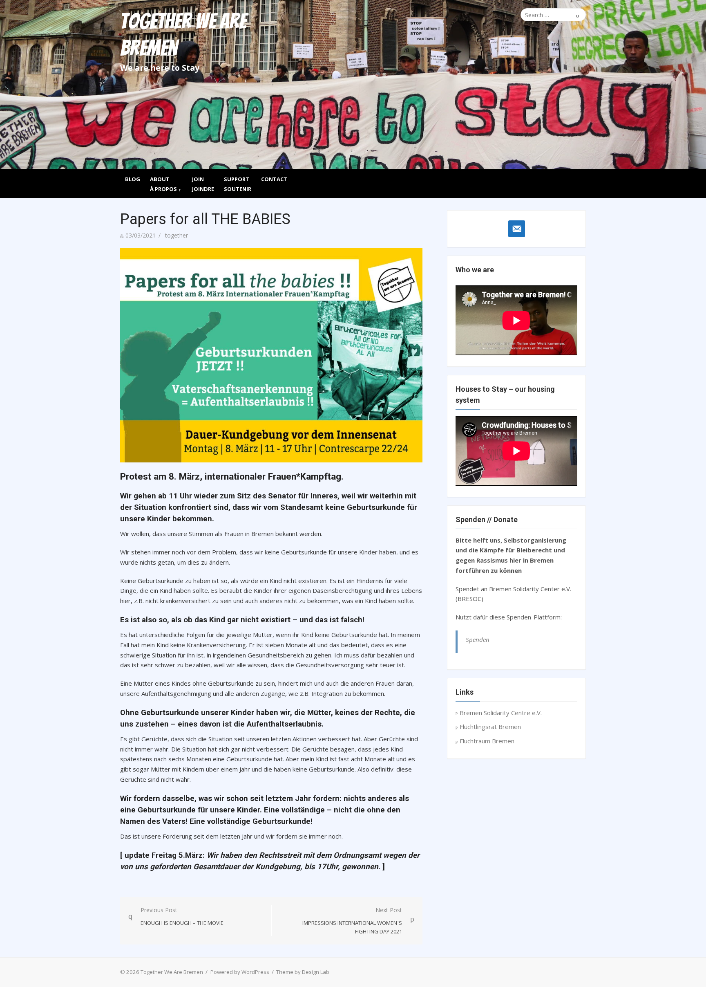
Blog (132, 179)
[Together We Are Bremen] (353, 84)
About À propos (163, 184)
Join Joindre (203, 184)
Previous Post (182, 916)
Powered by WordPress (239, 972)
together (176, 235)
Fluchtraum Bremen (487, 741)
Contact (274, 179)
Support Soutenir (237, 184)
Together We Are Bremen (183, 35)
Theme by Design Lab (302, 972)
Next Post (352, 920)
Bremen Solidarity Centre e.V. (501, 713)
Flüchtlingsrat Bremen (490, 726)
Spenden (477, 639)
